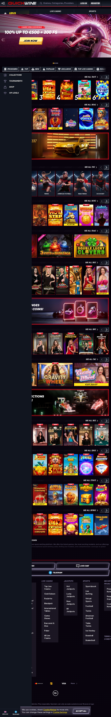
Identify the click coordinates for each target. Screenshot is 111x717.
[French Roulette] (55, 343)
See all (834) (90, 105)
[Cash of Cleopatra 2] (101, 118)
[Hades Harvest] (101, 215)
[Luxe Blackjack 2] (40, 434)
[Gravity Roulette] (89, 280)
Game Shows (47, 617)
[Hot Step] (55, 215)
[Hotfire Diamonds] (101, 464)
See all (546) (90, 231)
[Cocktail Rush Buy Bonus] (71, 464)
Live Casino (55, 11)
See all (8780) (89, 510)
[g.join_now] (55, 35)
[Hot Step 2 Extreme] (49, 90)
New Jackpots (70, 602)
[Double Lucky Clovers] (91, 245)
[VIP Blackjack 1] (55, 434)
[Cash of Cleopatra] (55, 494)
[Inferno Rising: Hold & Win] (55, 118)
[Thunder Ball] (102, 90)
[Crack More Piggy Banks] (84, 90)
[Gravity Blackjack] (71, 434)
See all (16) (91, 359)
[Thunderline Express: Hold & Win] (71, 215)
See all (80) (90, 262)
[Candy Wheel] (103, 280)
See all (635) (90, 201)
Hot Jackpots (70, 588)
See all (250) (90, 450)
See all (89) (90, 329)
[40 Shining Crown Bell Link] (40, 524)
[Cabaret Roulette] (101, 343)
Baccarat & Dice (49, 624)
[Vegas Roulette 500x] (35, 280)
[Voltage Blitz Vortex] (86, 464)
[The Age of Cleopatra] (40, 118)
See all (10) (90, 167)
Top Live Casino (48, 588)
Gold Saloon (49, 594)
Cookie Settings (60, 712)
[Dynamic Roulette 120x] (62, 280)
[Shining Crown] (40, 494)
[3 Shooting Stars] (71, 118)
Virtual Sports (89, 600)
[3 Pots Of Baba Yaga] (55, 245)
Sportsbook (91, 586)
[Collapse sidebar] (3, 3)
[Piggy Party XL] (101, 494)
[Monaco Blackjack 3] (101, 434)
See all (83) (90, 420)
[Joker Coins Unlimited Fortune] (71, 524)
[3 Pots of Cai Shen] (55, 464)
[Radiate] (86, 494)
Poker (46, 631)
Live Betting (89, 592)
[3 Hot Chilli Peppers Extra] (66, 90)
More (73, 683)
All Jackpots (70, 610)
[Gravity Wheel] (55, 374)
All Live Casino (47, 637)
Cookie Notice (49, 710)
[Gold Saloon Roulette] (49, 280)
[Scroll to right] (108, 40)
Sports (92, 11)
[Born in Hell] (40, 215)
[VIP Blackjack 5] (86, 434)
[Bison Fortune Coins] (71, 494)
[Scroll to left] (3, 40)
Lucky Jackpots (70, 595)
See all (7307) (89, 480)
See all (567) (90, 77)
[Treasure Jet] (101, 524)
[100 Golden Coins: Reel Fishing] (86, 524)
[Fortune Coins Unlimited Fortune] (86, 215)
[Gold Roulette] (40, 343)
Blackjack (48, 603)
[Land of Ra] (76, 280)
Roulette (48, 599)
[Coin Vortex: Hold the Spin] (86, 118)
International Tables (50, 609)
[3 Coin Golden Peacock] (40, 464)
